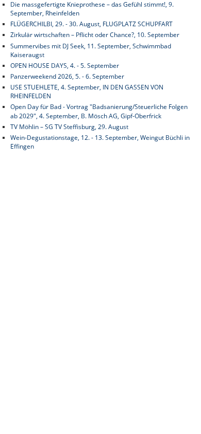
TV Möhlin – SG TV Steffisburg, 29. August (69, 126)
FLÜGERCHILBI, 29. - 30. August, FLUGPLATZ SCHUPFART (91, 24)
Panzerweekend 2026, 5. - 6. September (67, 76)
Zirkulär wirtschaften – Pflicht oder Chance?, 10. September (94, 34)
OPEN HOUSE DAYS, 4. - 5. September (64, 65)
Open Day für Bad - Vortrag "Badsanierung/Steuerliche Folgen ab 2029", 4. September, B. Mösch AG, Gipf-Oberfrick (99, 111)
